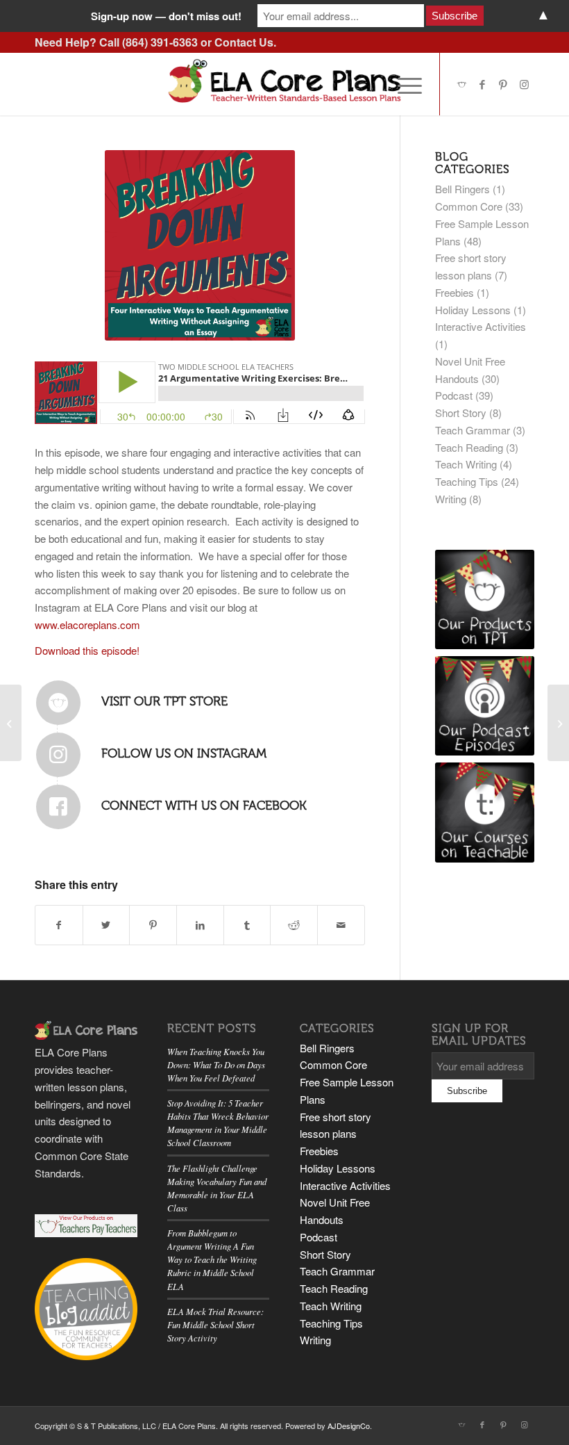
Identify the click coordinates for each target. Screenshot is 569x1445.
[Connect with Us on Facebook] (58, 807)
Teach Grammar (472, 430)
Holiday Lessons (473, 309)
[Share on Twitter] (106, 925)
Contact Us (243, 42)
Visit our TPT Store (164, 701)
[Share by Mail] (341, 925)
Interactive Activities (480, 326)
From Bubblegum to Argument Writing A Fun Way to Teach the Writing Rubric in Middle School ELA (212, 1259)
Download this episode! (87, 650)
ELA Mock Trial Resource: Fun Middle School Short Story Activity (215, 1324)
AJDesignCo (349, 1425)
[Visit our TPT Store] (58, 702)
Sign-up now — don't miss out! (166, 16)
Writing (450, 498)
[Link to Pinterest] (503, 84)
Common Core (468, 206)
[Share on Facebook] (59, 925)
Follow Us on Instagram (183, 753)
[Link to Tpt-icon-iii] (461, 84)
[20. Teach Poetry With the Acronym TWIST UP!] (11, 723)
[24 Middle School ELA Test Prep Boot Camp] (558, 723)
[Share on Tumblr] (247, 925)
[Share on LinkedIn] (200, 925)
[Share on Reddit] (294, 925)
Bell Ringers (462, 188)
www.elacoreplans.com (87, 624)
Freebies (454, 292)
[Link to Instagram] (523, 84)
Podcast (454, 395)
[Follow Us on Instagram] (58, 755)
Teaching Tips (466, 481)
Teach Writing (466, 464)
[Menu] (403, 84)
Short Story (460, 412)
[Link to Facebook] (482, 84)
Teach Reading (469, 447)
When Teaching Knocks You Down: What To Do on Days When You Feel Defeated (216, 1064)
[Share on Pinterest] (153, 925)
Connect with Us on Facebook (204, 805)
